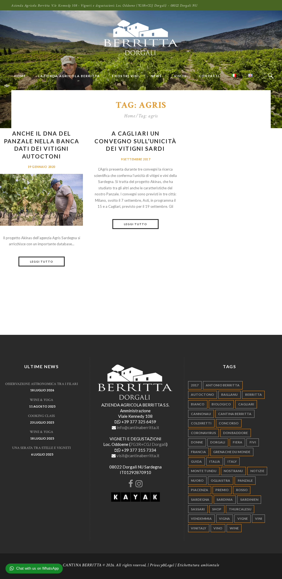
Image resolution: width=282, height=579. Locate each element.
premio (222, 490)
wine (234, 528)
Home (129, 116)
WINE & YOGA (41, 400)
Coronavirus (203, 433)
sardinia (224, 499)
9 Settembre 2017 (135, 159)
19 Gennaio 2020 (41, 166)
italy (232, 461)
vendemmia (201, 518)
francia (198, 452)
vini (258, 518)
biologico (221, 404)
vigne (242, 518)
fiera (237, 442)
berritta (253, 394)
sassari (198, 509)
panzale (245, 480)
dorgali (217, 442)
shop (216, 509)
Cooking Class (41, 416)
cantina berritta (234, 414)
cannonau (201, 414)
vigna (224, 518)
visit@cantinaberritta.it (137, 455)
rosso (242, 490)
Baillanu (229, 394)
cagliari (246, 404)
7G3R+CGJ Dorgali (148, 444)
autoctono (202, 394)
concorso (228, 423)
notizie (257, 471)
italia (214, 461)
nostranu (233, 471)
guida (196, 461)
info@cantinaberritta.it (138, 427)
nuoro (197, 480)
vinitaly (198, 528)
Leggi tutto (41, 261)
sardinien (249, 499)
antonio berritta (223, 385)
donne (197, 442)
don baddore (235, 433)
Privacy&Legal (162, 565)
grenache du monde (231, 452)
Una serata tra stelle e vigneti (41, 448)
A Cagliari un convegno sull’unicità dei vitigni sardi (135, 141)
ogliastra (220, 480)
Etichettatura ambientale (198, 565)
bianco (197, 404)
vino (217, 528)
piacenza (199, 490)
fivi (253, 442)
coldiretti (201, 423)
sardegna (200, 499)
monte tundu (203, 471)
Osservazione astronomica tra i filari (41, 384)
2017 (195, 385)
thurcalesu (240, 509)
